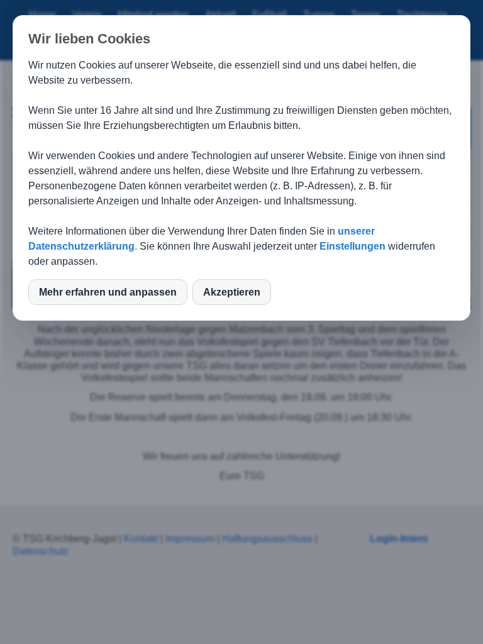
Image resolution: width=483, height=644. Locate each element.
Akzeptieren (231, 292)
